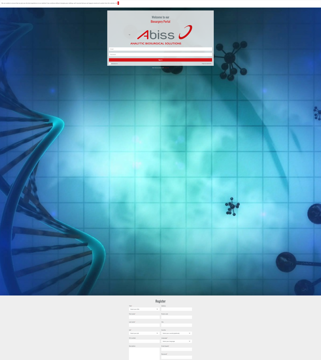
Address (163, 306)
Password (164, 354)
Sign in (160, 60)
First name (132, 314)
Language (164, 338)
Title (130, 306)
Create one (166, 67)
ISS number (132, 338)
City (162, 322)
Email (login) (165, 346)
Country (163, 330)
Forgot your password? (206, 63)
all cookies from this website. (106, 3)
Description (132, 346)
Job (130, 330)
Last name (132, 322)
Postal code (164, 314)
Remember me (114, 63)
